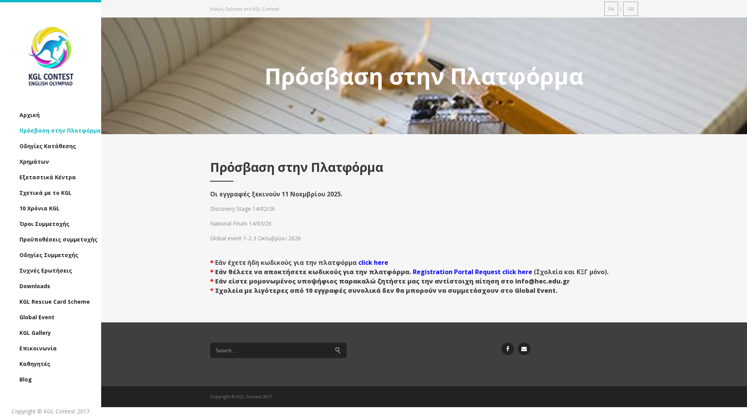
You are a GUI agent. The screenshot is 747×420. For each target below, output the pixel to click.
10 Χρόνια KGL (39, 208)
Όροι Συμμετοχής (44, 224)
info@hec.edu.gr (542, 281)
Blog (25, 379)
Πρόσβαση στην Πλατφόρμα (60, 130)
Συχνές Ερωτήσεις (45, 270)
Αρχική (29, 115)
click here (373, 262)
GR (631, 9)
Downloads (34, 286)
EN (611, 9)
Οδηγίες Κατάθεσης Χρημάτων (47, 153)
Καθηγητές (34, 364)
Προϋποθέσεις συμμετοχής (58, 239)
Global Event (36, 317)
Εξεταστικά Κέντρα (47, 177)
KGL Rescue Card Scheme (54, 301)
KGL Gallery (35, 332)
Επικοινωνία (38, 348)
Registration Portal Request (457, 272)
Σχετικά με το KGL (45, 192)
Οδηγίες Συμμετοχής (48, 255)
